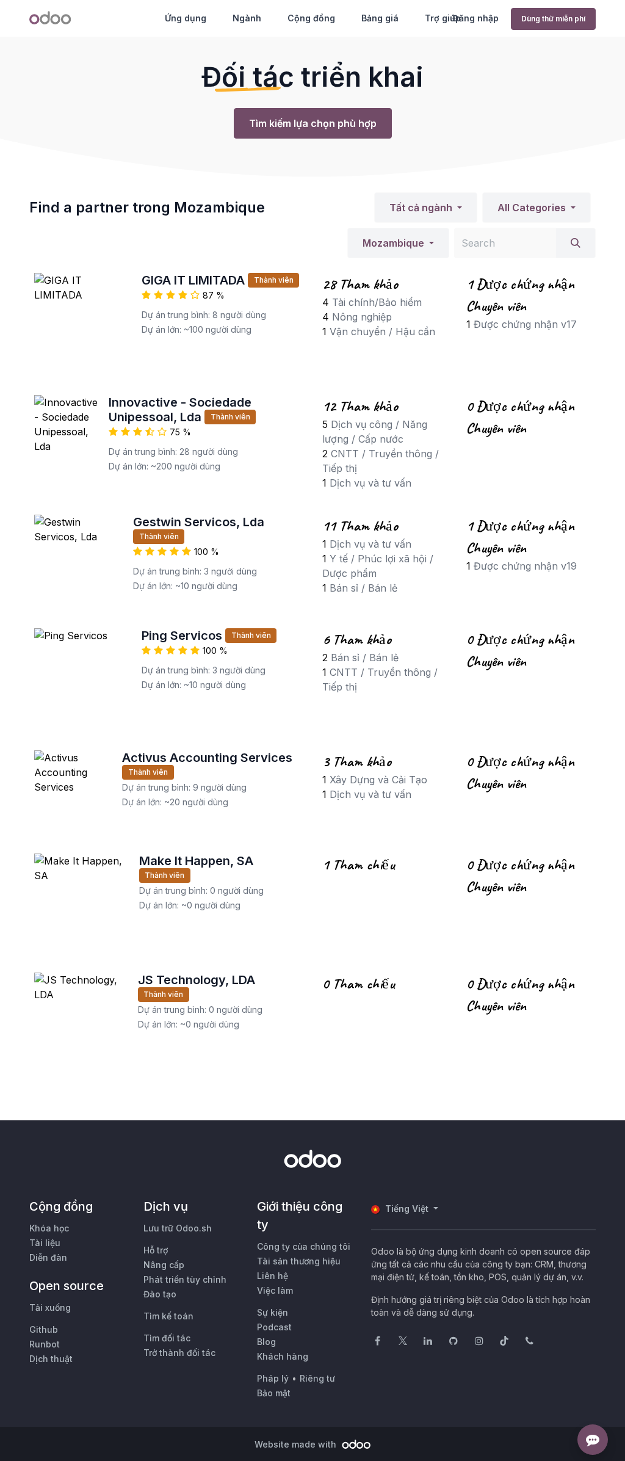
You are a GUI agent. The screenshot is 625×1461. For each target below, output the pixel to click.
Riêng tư (317, 1378)
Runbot (44, 1344)
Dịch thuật (51, 1359)
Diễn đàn (48, 1257)
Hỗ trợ (155, 1250)
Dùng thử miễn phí (553, 18)
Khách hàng (282, 1356)
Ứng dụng (185, 18)
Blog (266, 1341)
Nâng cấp (163, 1265)
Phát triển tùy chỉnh (184, 1279)
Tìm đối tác (166, 1338)
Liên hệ (272, 1276)
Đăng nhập (475, 18)
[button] (425, 207)
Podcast (274, 1327)
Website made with (297, 1444)
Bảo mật (274, 1393)
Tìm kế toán (168, 1316)
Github (43, 1329)
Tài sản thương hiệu (299, 1261)
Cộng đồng (311, 18)
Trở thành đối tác (179, 1352)
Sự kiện (272, 1312)
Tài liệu (44, 1243)
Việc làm (275, 1290)
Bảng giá (380, 18)
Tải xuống (50, 1307)
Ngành (247, 18)
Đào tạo (159, 1294)
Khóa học (49, 1228)
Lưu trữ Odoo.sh (177, 1228)
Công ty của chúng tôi (303, 1246)
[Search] (575, 243)
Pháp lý (273, 1378)
